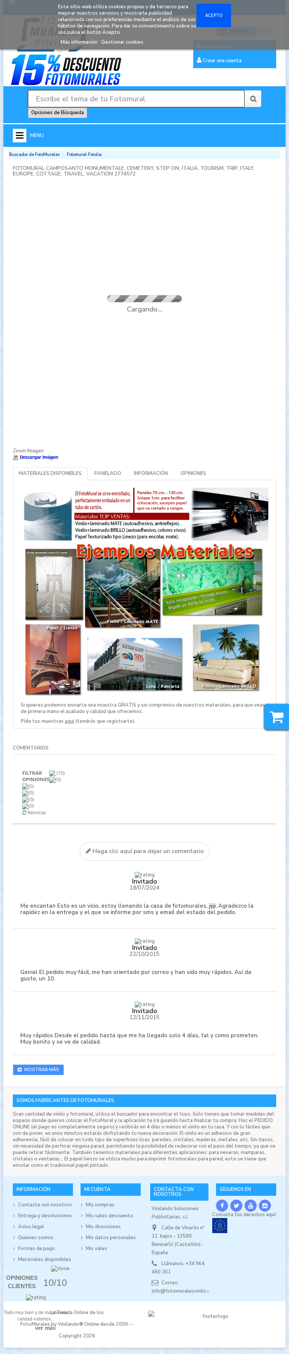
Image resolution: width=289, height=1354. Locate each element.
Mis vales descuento (109, 1215)
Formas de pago (36, 1248)
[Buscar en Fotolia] (253, 98)
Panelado (107, 473)
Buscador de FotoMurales (34, 154)
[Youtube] (251, 1206)
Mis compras (100, 1204)
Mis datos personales (111, 1237)
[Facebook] (222, 1206)
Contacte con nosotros (45, 1204)
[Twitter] (236, 1206)
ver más (45, 1328)
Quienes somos (35, 1237)
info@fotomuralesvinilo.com (184, 1291)
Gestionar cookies (122, 42)
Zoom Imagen (28, 450)
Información (151, 473)
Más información (80, 42)
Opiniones (193, 473)
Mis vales (96, 1248)
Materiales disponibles (50, 473)
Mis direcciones (103, 1226)
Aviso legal (31, 1226)
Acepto (214, 15)
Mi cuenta (97, 1189)
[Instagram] (265, 1206)
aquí (69, 721)
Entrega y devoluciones (45, 1215)
